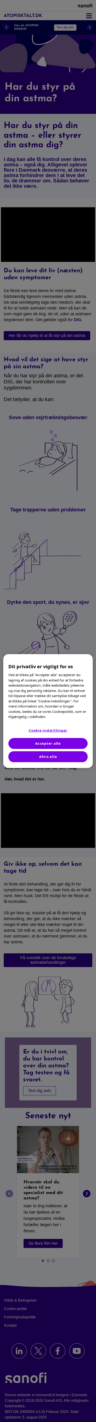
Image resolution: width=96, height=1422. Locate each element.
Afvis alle (48, 756)
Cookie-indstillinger (48, 730)
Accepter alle (48, 743)
